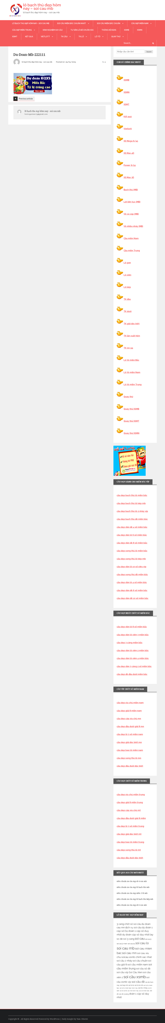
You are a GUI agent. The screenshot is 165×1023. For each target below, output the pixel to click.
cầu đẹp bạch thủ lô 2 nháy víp (132, 511)
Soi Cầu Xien (135, 972)
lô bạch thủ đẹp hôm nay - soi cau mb (37, 62)
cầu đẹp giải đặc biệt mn (129, 742)
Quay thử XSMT (131, 421)
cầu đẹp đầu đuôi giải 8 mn (130, 726)
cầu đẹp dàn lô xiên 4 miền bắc (133, 658)
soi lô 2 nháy (143, 988)
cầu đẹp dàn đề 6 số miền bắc (132, 590)
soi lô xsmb (123, 990)
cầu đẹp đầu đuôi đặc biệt (130, 766)
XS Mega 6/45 (131, 141)
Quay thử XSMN (131, 433)
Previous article (26, 99)
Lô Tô (97, 37)
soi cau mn (129, 953)
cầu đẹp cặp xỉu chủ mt (129, 810)
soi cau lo (142, 943)
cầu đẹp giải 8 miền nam (129, 710)
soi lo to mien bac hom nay (129, 988)
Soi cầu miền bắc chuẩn (108, 23)
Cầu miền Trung (132, 250)
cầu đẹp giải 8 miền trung (130, 802)
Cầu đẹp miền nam (139, 23)
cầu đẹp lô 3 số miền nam (130, 734)
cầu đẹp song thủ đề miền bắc (132, 574)
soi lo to (131, 985)
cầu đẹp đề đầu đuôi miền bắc (132, 674)
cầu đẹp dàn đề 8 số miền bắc (132, 543)
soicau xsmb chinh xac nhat (136, 957)
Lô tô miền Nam (132, 372)
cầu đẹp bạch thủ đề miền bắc (132, 519)
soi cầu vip (122, 972)
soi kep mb (124, 985)
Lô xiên (127, 275)
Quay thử (116, 37)
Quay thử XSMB (131, 409)
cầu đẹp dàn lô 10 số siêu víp (131, 566)
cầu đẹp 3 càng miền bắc (129, 642)
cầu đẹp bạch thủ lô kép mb (131, 503)
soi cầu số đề (143, 968)
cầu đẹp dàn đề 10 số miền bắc (132, 598)
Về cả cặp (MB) (131, 214)
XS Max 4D (129, 153)
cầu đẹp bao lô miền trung (130, 842)
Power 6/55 (130, 165)
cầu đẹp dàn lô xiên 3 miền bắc (133, 635)
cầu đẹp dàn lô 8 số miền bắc (132, 627)
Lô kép (127, 287)
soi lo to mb (139, 985)
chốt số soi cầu (133, 924)
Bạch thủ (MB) (131, 189)
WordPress (55, 1019)
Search (148, 52)
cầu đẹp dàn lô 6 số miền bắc (132, 535)
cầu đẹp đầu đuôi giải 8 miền (131, 818)
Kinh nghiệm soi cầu (53, 30)
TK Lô (81, 37)
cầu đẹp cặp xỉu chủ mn (129, 718)
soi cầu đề (138, 981)
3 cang (120, 924)
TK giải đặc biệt (131, 323)
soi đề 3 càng (124, 994)
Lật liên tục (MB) (132, 202)
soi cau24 (131, 944)
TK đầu (127, 299)
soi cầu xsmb (134, 977)
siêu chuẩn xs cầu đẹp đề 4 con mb (132, 881)
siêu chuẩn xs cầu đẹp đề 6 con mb (132, 905)
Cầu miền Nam (131, 238)
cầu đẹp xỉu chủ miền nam (130, 702)
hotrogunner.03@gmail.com (36, 114)
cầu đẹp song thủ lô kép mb (131, 559)
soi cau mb (126, 948)
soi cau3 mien (122, 944)
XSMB (126, 30)
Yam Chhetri (82, 1019)
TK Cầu (64, 37)
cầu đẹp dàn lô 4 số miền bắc (132, 582)
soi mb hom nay (133, 990)
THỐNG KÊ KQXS (109, 30)
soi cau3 (148, 939)
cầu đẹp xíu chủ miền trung (131, 794)
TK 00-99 (128, 348)
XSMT (14, 37)
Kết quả (29, 37)
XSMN (139, 30)
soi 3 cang (128, 938)
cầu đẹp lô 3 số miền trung (130, 826)
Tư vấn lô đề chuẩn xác (82, 30)
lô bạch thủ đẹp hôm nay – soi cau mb (42, 7)
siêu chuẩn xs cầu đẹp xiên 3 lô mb (132, 893)
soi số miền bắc (144, 990)
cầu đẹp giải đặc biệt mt (129, 834)
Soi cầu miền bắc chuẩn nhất (71, 23)
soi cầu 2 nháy (124, 960)
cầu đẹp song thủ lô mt (129, 850)
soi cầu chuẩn (140, 960)
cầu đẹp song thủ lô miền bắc (132, 551)
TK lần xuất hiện (132, 336)
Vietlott (45, 37)
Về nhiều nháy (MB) (133, 226)
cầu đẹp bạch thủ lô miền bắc (132, 495)
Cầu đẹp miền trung (22, 30)
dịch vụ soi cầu (133, 927)
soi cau (140, 938)
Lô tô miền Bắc (131, 360)
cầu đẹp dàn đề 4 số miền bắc (132, 527)
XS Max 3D (129, 177)
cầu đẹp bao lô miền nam (130, 750)
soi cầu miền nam (137, 964)
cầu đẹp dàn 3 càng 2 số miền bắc (134, 666)
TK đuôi (127, 311)
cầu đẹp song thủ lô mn (129, 758)
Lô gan (127, 262)
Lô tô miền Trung (133, 384)
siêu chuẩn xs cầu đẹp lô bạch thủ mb (133, 887)
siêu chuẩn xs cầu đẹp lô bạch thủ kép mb (135, 899)
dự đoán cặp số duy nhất (136, 934)
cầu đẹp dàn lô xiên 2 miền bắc (133, 650)
